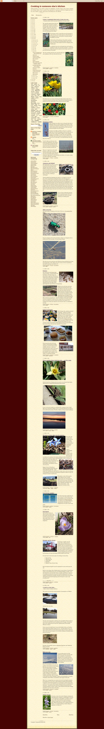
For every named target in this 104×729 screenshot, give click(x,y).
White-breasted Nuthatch (35, 202)
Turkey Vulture (33, 201)
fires (38, 95)
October (34, 42)
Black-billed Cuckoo (34, 167)
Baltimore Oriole (33, 165)
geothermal (33, 99)
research (37, 114)
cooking (37, 89)
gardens (36, 97)
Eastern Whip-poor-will (34, 178)
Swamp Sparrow (33, 200)
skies (36, 116)
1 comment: (56, 429)
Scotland (40, 115)
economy (32, 93)
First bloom (35, 68)
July (33, 46)
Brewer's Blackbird (34, 171)
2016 (33, 27)
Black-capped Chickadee (35, 168)
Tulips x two (35, 54)
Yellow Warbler (33, 206)
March (34, 75)
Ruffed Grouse (33, 196)
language (35, 105)
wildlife (40, 122)
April (34, 51)
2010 (33, 35)
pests (36, 109)
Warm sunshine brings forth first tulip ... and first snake (57, 360)
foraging (36, 96)
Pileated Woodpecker (34, 188)
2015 (33, 29)
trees (32, 119)
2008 (33, 38)
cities (37, 88)
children (33, 88)
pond (40, 110)
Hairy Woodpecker (34, 181)
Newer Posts (45, 714)
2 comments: (56, 157)
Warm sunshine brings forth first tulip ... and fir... (37, 63)
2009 (33, 37)
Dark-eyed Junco (33, 175)
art (38, 84)
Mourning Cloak (60, 645)
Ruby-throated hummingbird (35, 195)
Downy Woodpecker (34, 176)
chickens (36, 86)
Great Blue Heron (34, 179)
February (34, 76)
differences (37, 90)
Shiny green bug (35, 58)
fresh (33, 138)
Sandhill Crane (33, 198)
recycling (33, 114)
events (32, 95)
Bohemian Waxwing (34, 170)
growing (33, 102)
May (34, 49)
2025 (33, 19)
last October (70, 296)
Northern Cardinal (34, 186)
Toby (38, 117)
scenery (33, 115)
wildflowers (34, 122)
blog (39, 85)
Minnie (39, 105)
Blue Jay (32, 169)
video (32, 120)
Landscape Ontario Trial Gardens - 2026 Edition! (36, 134)
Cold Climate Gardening (36, 140)
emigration (33, 94)
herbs (38, 103)
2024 (33, 20)
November (35, 41)
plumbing (33, 110)
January (34, 78)
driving (37, 91)
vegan (35, 119)
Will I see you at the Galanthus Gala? (37, 142)
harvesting (33, 103)
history (32, 104)
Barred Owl (33, 166)
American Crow (33, 162)
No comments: (56, 116)
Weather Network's (68, 499)
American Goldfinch (34, 163)
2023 (33, 22)
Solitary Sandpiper (34, 199)
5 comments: (56, 67)
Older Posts (71, 714)
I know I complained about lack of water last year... (37, 53)
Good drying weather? (36, 67)
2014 (33, 30)
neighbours (33, 107)
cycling (32, 90)
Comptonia (34, 137)
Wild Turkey (33, 205)
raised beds (33, 112)
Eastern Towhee (33, 177)
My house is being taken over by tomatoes (37, 66)
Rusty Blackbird (33, 197)
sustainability (33, 117)
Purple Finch (33, 189)
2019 (33, 24)
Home (32, 15)
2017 (33, 26)
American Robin (33, 164)
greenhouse (34, 100)
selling (32, 116)
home (36, 104)
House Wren (33, 184)
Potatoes (34, 60)
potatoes (32, 111)
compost (32, 89)
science (37, 115)
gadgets (33, 97)
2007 (33, 79)
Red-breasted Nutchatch (35, 190)
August (34, 45)
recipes (39, 113)
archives (35, 84)
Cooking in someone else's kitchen (48, 6)
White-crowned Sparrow (35, 204)
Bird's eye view (35, 72)
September (35, 44)
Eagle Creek (54, 272)
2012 (33, 33)
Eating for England (36, 61)
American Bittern (33, 160)
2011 (33, 34)
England (38, 94)
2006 (33, 80)
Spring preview (35, 74)
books (32, 86)
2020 (33, 23)
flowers (32, 96)
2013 (33, 31)
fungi (40, 96)
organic (32, 109)
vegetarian (39, 119)
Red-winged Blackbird (34, 192)
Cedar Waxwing (33, 174)
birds (36, 85)
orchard (38, 107)
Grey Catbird (33, 180)
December (34, 40)
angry (32, 84)
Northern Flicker (33, 187)
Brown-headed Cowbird (35, 173)
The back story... (39, 15)
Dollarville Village (35, 146)
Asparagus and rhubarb (36, 57)
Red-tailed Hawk (33, 191)
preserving (37, 111)
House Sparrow (33, 183)
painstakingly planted (68, 445)
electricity (37, 93)
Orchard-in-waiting (36, 56)
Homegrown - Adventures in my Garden (36, 132)
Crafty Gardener (35, 145)
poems (37, 110)
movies (36, 106)
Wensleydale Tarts (68, 318)
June (34, 48)
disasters (33, 91)
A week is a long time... (36, 71)
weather (37, 120)
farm (36, 95)
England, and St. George (37, 70)
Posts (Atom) (50, 717)
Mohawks (33, 106)
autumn (32, 85)
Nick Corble (49, 580)
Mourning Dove (33, 185)
